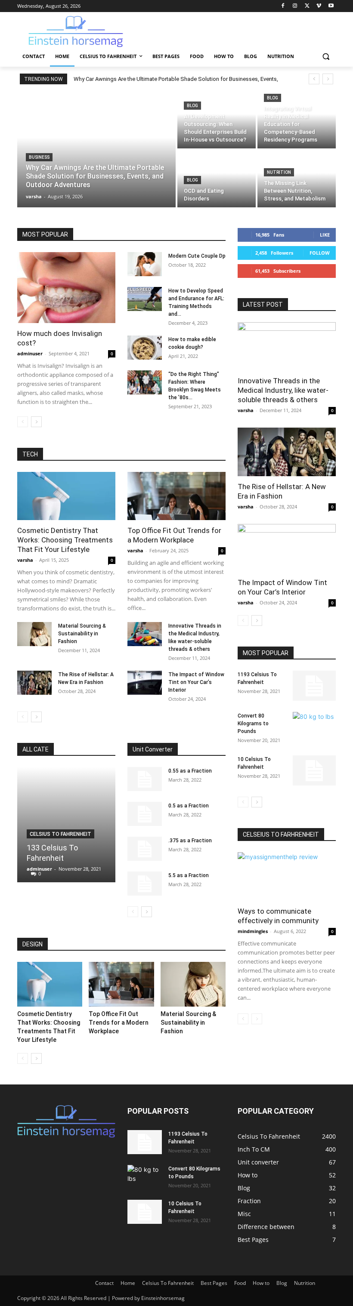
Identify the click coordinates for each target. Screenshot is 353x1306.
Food (240, 1283)
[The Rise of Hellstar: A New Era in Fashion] (34, 683)
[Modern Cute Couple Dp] (144, 264)
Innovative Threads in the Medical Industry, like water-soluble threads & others (283, 390)
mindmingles (253, 931)
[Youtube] (331, 6)
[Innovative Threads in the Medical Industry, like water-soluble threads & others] (144, 634)
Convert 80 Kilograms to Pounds (253, 723)
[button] (326, 56)
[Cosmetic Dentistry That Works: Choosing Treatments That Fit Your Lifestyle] (66, 496)
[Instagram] (295, 6)
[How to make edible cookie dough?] (144, 348)
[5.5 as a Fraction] (144, 884)
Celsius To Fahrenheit (60, 834)
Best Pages (214, 1283)
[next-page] (36, 421)
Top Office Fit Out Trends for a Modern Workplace (119, 1022)
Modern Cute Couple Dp (197, 256)
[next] (327, 79)
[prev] (314, 79)
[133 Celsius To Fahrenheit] (66, 824)
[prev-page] (22, 421)
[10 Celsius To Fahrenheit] (314, 770)
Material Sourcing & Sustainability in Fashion (82, 633)
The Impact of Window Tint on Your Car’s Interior (196, 682)
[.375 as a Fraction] (144, 849)
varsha (25, 560)
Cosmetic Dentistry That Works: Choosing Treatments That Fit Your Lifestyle (65, 540)
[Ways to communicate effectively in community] (287, 876)
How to (261, 1283)
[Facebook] (283, 6)
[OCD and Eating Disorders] (216, 178)
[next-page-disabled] (256, 1018)
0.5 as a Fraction (188, 806)
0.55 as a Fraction (190, 771)
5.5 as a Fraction (188, 875)
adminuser (30, 353)
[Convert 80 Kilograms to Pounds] (314, 727)
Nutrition (279, 172)
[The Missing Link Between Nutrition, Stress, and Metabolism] (296, 178)
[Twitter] (307, 6)
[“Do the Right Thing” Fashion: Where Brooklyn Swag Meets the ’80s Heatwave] (144, 382)
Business (39, 157)
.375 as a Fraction (190, 841)
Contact (104, 1283)
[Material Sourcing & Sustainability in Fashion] (34, 634)
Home (128, 1283)
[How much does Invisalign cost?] (66, 287)
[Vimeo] (319, 6)
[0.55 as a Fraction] (144, 779)
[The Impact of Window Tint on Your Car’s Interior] (144, 683)
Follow (320, 252)
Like (325, 234)
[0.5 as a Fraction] (144, 814)
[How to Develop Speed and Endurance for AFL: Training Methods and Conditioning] (144, 299)
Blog (192, 105)
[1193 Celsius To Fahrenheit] (314, 686)
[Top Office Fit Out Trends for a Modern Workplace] (176, 496)
